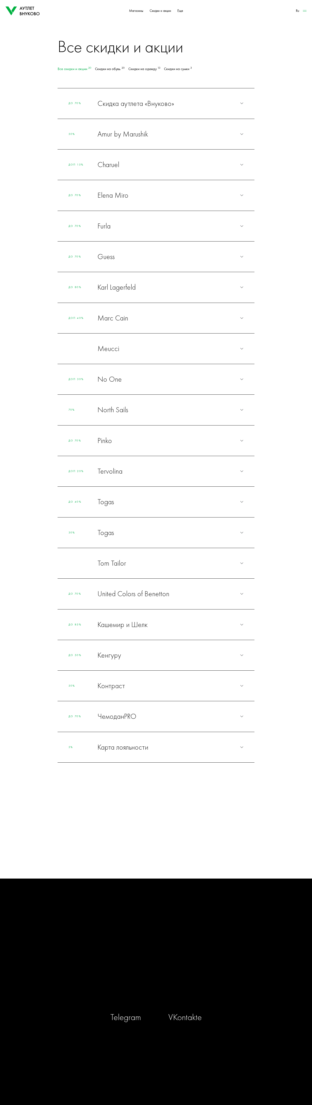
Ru (297, 10)
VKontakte (185, 1017)
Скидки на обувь (110, 69)
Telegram (125, 1017)
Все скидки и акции (74, 69)
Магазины (136, 10)
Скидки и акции (160, 10)
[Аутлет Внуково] (22, 10)
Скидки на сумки (178, 69)
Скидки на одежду (144, 69)
